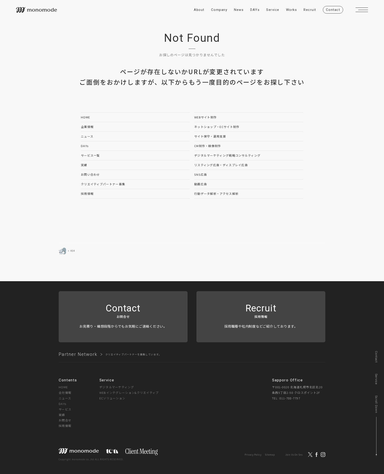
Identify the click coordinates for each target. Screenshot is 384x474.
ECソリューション (112, 398)
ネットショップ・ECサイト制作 (217, 127)
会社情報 (65, 392)
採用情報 (87, 193)
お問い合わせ (90, 174)
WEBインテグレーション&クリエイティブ (129, 392)
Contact (376, 357)
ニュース (87, 136)
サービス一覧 (90, 155)
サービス (65, 409)
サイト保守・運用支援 (210, 136)
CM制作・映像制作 (207, 146)
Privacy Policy (253, 454)
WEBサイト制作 (205, 117)
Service (376, 379)
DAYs (85, 146)
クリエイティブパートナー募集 (103, 184)
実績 (84, 165)
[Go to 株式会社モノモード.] (62, 251)
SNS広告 (200, 174)
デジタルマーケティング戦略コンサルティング (227, 155)
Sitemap (270, 454)
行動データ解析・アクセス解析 (216, 193)
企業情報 (87, 127)
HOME (85, 117)
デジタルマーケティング (116, 387)
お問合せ (65, 420)
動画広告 (200, 184)
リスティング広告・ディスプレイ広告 (221, 165)
